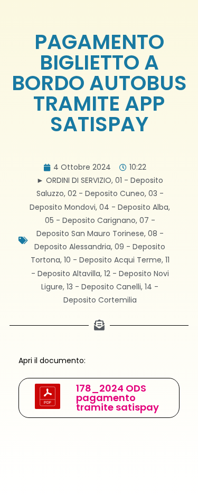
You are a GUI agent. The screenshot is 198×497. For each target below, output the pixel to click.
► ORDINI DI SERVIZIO (73, 180)
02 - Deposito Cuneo (106, 193)
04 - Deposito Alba (133, 207)
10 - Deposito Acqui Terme (113, 260)
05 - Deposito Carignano (90, 220)
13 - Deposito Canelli (104, 286)
